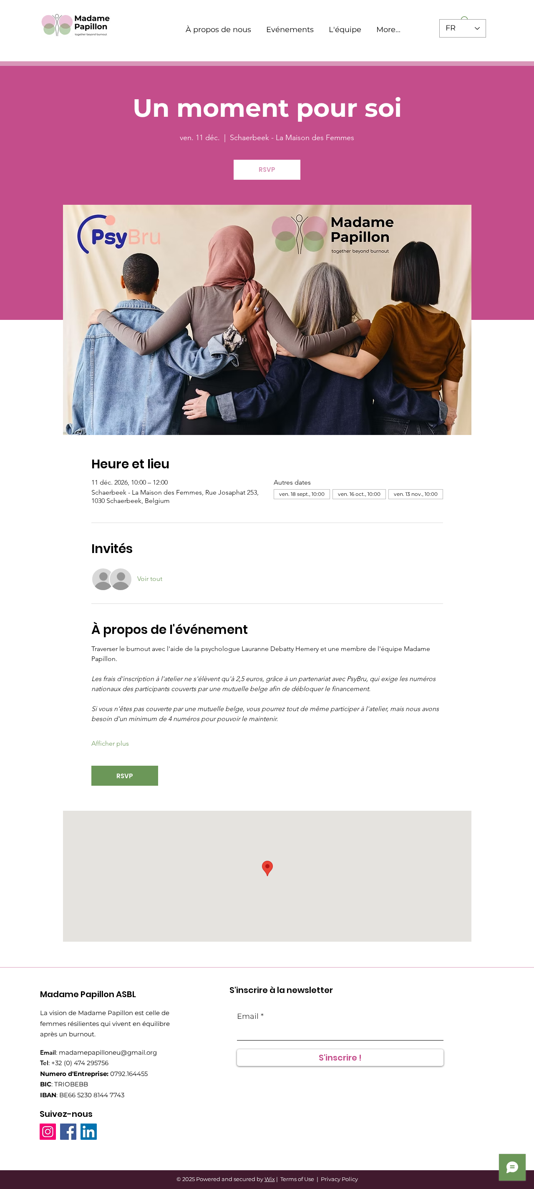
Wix (269, 1179)
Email (248, 1016)
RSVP (267, 169)
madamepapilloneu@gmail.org (108, 1052)
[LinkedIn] (89, 1132)
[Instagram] (48, 1132)
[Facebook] (68, 1132)
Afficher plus (110, 743)
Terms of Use (297, 1179)
